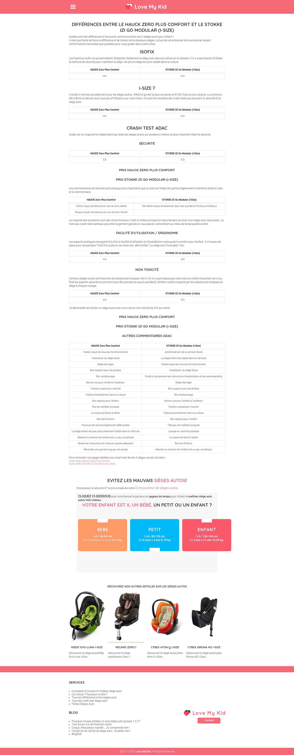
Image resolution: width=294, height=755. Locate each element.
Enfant (206, 535)
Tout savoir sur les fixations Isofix (92, 724)
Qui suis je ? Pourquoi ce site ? (89, 694)
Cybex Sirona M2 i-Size (204, 647)
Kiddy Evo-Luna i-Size (87, 647)
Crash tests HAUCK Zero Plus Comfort (89, 460)
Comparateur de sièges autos (156, 488)
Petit (154, 535)
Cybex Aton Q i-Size (165, 647)
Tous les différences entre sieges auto (94, 697)
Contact (209, 720)
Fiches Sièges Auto (83, 703)
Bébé (102, 535)
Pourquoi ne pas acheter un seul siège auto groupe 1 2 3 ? (106, 721)
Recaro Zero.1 (126, 647)
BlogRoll (76, 734)
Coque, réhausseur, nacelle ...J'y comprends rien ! (101, 727)
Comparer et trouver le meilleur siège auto (97, 691)
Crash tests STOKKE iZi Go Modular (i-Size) (92, 463)
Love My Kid (150, 6)
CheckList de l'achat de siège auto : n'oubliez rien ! (101, 730)
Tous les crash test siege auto (89, 700)
